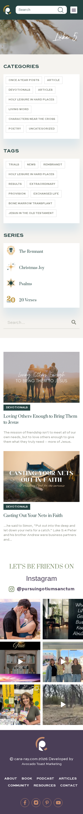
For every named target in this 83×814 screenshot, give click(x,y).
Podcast (45, 778)
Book (27, 778)
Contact (69, 785)
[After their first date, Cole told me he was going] (20, 619)
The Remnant (31, 251)
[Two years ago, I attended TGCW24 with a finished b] (20, 704)
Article (53, 80)
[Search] (61, 10)
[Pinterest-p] (47, 802)
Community (18, 785)
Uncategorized (42, 128)
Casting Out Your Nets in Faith (32, 516)
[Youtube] (58, 802)
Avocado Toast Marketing (42, 764)
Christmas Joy (31, 267)
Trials (14, 164)
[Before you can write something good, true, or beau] (20, 662)
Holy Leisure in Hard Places (31, 99)
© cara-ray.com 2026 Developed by (41, 759)
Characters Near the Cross (32, 119)
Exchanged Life (46, 193)
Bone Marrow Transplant (30, 203)
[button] (73, 9)
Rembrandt (52, 164)
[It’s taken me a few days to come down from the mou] (63, 662)
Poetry (15, 128)
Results (15, 184)
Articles (45, 90)
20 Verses (28, 300)
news (31, 164)
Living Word (19, 109)
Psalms (25, 284)
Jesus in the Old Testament (31, 213)
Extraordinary (42, 184)
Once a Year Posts (24, 80)
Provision (17, 193)
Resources (45, 785)
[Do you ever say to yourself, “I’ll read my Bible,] (63, 619)
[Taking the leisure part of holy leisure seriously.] (63, 704)
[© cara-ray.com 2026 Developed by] (41, 744)
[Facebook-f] (25, 802)
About (10, 778)
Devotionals (19, 90)
